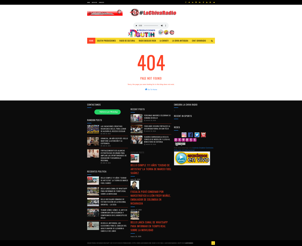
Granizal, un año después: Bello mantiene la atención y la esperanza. (114, 141)
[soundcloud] (214, 2)
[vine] (203, 2)
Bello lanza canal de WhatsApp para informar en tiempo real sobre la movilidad (114, 191)
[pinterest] (210, 2)
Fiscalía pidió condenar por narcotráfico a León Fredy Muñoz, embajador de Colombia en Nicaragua (151, 197)
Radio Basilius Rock (147, 40)
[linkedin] (192, 2)
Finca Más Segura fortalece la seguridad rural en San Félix (157, 127)
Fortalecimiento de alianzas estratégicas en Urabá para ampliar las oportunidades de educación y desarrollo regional (114, 155)
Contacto (101, 2)
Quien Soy (94, 2)
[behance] (199, 2)
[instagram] (196, 2)
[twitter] (189, 2)
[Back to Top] (213, 243)
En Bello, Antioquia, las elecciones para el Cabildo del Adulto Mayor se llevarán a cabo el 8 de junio (114, 227)
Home (88, 2)
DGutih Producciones (106, 40)
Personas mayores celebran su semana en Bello (157, 116)
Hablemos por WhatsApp (109, 112)
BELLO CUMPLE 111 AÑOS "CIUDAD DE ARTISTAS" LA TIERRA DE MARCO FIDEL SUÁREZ (114, 180)
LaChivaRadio (189, 243)
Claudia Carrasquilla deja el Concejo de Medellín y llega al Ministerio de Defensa (157, 139)
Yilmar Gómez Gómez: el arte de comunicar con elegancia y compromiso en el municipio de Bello (114, 214)
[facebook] (186, 2)
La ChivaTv (164, 40)
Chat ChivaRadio (199, 40)
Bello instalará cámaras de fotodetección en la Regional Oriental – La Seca (113, 202)
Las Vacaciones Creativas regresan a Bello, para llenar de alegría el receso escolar (113, 128)
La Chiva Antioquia (180, 40)
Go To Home (152, 89)
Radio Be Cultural (127, 40)
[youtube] (206, 2)
